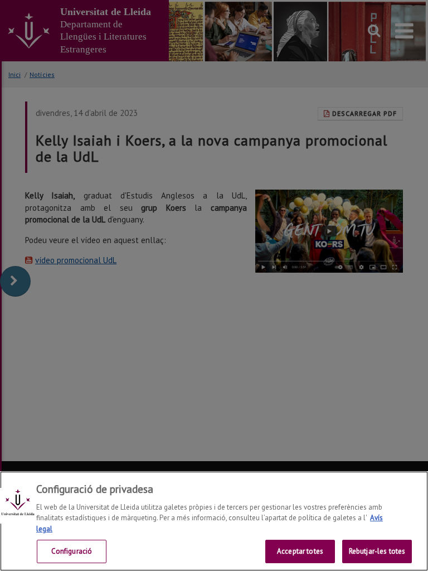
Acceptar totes (300, 551)
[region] (214, 521)
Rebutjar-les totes (377, 551)
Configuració (72, 551)
